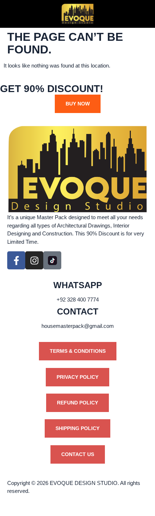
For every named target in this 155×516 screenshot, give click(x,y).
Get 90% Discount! (51, 88)
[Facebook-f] (16, 260)
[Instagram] (34, 260)
